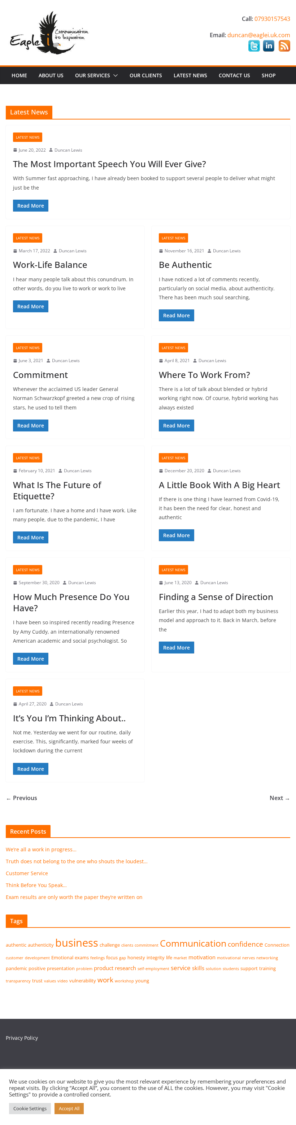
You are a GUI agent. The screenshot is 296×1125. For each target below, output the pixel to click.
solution (213, 968)
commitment (146, 945)
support (249, 968)
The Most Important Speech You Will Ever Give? (109, 164)
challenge (110, 945)
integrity (156, 957)
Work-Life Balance (50, 264)
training (267, 968)
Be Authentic (185, 264)
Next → (280, 798)
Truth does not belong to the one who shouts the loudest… (77, 861)
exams (82, 957)
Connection (277, 945)
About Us (51, 75)
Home (19, 75)
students (231, 968)
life (169, 957)
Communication (193, 943)
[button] (114, 75)
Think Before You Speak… (36, 885)
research (125, 968)
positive (37, 968)
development (37, 957)
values (50, 980)
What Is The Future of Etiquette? (57, 490)
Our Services (92, 75)
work (105, 979)
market (180, 957)
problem (84, 968)
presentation (61, 968)
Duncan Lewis (68, 150)
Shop (269, 75)
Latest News (190, 75)
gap (122, 957)
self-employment (153, 968)
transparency (18, 980)
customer (14, 957)
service (181, 968)
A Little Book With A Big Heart (219, 485)
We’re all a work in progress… (41, 849)
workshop (124, 980)
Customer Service (27, 873)
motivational (229, 957)
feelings (97, 957)
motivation (202, 957)
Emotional (62, 957)
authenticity (41, 945)
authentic (16, 945)
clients (127, 945)
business (76, 942)
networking (267, 957)
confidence (245, 943)
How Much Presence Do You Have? (71, 602)
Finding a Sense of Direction (216, 597)
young (142, 980)
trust (37, 980)
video (62, 980)
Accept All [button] (69, 1108)
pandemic (16, 968)
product (103, 968)
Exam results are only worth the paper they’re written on (74, 897)
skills (198, 968)
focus (112, 957)
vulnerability (82, 980)
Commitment (40, 375)
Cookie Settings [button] (30, 1108)
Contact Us (234, 75)
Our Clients (146, 75)
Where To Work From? (204, 375)
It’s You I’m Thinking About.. (69, 718)
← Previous (21, 798)
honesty (136, 957)
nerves (248, 957)
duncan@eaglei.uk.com (258, 35)
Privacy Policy (22, 1037)
